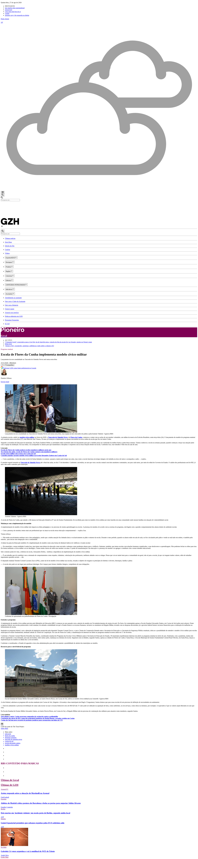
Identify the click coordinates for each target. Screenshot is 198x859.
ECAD (7, 324)
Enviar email (5, 382)
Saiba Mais (4, 728)
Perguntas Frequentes (12, 320)
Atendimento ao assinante (13, 298)
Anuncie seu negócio (12, 312)
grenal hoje (8, 10)
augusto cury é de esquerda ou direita (17, 15)
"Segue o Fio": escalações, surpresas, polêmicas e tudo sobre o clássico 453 (29, 346)
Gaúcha (7, 249)
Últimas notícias (10, 238)
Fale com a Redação (11, 305)
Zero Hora (8, 242)
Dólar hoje (8, 344)
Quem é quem (9, 309)
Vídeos (7, 253)
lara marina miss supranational (15, 8)
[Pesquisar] (3, 231)
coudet (7, 13)
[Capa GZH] (99, 204)
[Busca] (3, 195)
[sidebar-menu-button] (3, 192)
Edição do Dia (9, 246)
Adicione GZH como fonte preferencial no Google (19, 368)
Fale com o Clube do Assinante (15, 301)
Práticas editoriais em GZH (14, 316)
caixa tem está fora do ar (13, 12)
